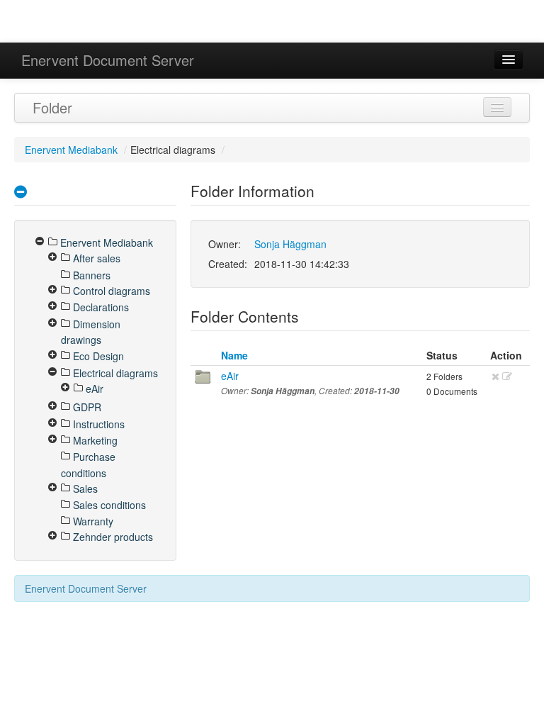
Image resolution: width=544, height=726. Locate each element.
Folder (52, 107)
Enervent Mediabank (71, 150)
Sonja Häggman (290, 244)
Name (234, 355)
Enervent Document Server (107, 60)
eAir (230, 376)
